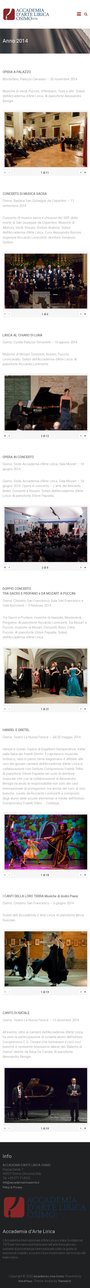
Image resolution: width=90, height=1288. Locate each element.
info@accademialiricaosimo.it (21, 1182)
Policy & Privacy (12, 1187)
